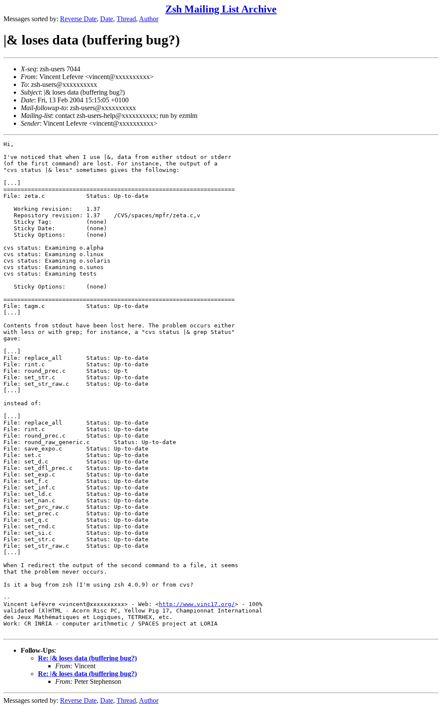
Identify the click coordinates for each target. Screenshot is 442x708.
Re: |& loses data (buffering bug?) (87, 658)
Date (106, 18)
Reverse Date (78, 18)
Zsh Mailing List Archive (221, 9)
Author (148, 18)
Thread (126, 18)
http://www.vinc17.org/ (197, 604)
